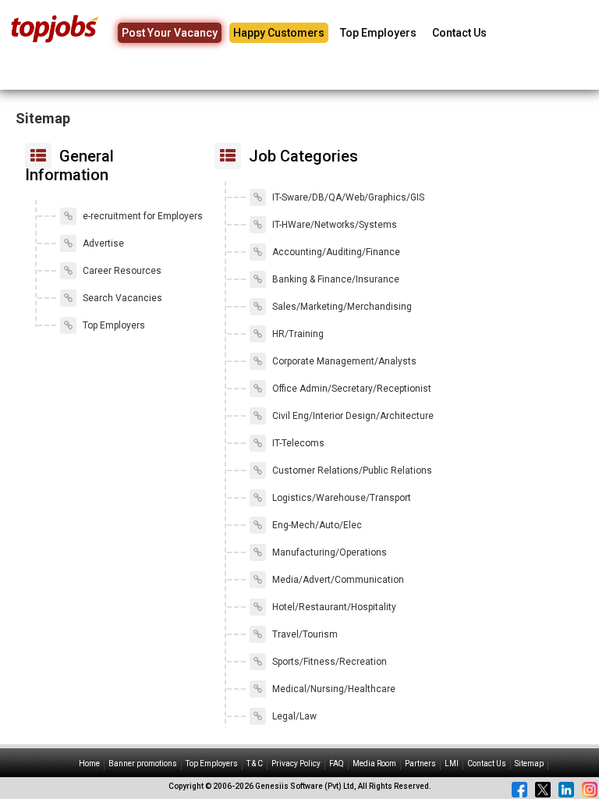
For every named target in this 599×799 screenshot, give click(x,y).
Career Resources (120, 270)
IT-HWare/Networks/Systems (333, 224)
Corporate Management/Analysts (343, 361)
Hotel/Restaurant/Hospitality (333, 607)
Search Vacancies (121, 298)
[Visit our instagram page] (589, 789)
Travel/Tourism (304, 634)
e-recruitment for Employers (141, 216)
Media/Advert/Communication (337, 579)
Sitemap (529, 763)
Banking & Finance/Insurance (334, 279)
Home (89, 763)
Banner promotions (142, 763)
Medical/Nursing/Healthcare (332, 689)
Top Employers (378, 33)
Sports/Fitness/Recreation (328, 661)
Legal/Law (293, 716)
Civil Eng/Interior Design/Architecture (352, 415)
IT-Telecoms (297, 443)
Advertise (102, 243)
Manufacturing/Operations (328, 552)
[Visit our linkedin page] (566, 789)
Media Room (374, 763)
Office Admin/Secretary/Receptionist (350, 388)
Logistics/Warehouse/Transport (340, 497)
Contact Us (459, 33)
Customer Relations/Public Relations (351, 470)
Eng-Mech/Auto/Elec (316, 525)
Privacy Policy (296, 763)
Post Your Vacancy (170, 33)
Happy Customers (278, 33)
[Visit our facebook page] (519, 789)
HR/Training (297, 333)
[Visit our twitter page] (543, 789)
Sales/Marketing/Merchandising (341, 306)
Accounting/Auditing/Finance (335, 252)
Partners (420, 763)
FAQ (336, 763)
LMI (452, 763)
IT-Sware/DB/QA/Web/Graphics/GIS (347, 197)
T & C (254, 763)
